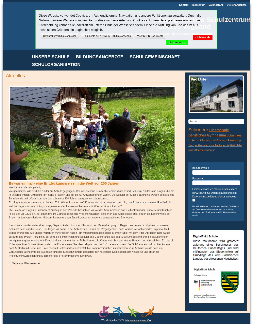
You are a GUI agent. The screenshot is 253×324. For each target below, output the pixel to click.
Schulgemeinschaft (154, 57)
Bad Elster (236, 145)
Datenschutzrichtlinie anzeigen (59, 36)
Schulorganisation (56, 65)
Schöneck (198, 129)
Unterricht (194, 140)
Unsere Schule (51, 57)
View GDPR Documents (150, 36)
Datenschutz (216, 4)
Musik (191, 150)
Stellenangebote (236, 4)
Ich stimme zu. (177, 42)
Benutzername (200, 167)
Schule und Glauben (214, 140)
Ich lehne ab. (203, 37)
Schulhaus (234, 135)
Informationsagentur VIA (138, 320)
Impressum (198, 4)
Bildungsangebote (99, 57)
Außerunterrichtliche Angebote (212, 145)
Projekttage (234, 140)
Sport (191, 145)
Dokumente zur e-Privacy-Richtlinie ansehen (107, 36)
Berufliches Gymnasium (207, 135)
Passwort (197, 178)
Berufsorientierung (205, 150)
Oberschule (219, 130)
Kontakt (183, 4)
